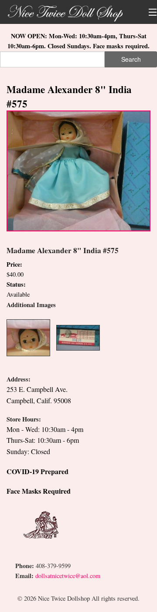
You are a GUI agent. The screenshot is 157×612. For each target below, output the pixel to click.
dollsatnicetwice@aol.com (67, 576)
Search (131, 59)
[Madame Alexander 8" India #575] (78, 170)
